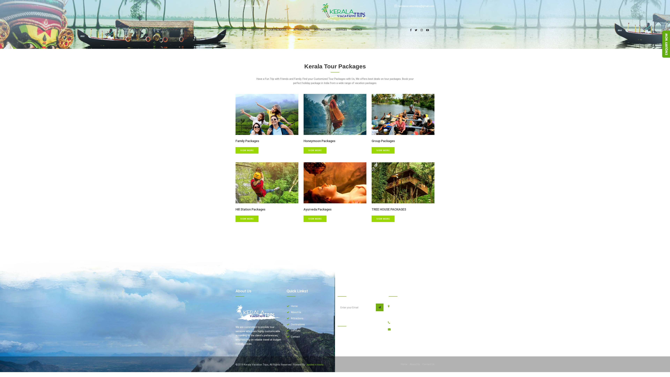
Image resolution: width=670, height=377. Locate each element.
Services (341, 29)
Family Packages (247, 141)
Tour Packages (277, 29)
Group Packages (383, 141)
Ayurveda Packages (318, 209)
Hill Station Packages (250, 209)
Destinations (322, 29)
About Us (257, 29)
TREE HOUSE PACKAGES (389, 209)
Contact (356, 29)
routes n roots (315, 364)
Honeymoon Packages (319, 141)
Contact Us (428, 364)
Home (294, 306)
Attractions (301, 29)
